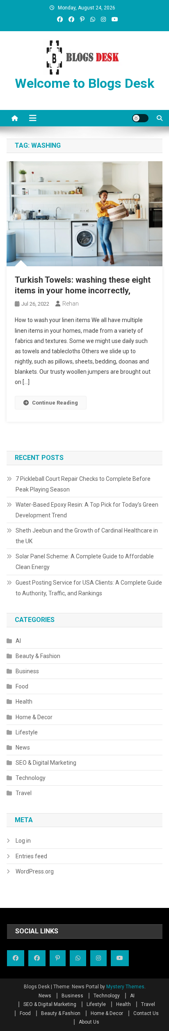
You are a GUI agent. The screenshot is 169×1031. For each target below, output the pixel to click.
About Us (89, 1022)
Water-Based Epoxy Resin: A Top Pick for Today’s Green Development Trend (87, 510)
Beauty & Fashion (38, 656)
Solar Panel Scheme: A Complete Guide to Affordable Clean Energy (85, 561)
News (23, 747)
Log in (23, 840)
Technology (31, 778)
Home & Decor (34, 717)
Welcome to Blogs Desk (84, 83)
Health (24, 701)
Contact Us (146, 1013)
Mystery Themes (125, 987)
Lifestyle (27, 732)
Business (27, 671)
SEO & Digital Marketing (46, 762)
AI (18, 641)
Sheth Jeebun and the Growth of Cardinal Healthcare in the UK (87, 535)
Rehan (70, 303)
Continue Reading (55, 403)
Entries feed (31, 856)
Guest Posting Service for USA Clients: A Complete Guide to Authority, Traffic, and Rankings (89, 588)
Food (22, 686)
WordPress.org (35, 871)
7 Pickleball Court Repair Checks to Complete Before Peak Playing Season (83, 484)
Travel (24, 793)
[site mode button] (140, 118)
